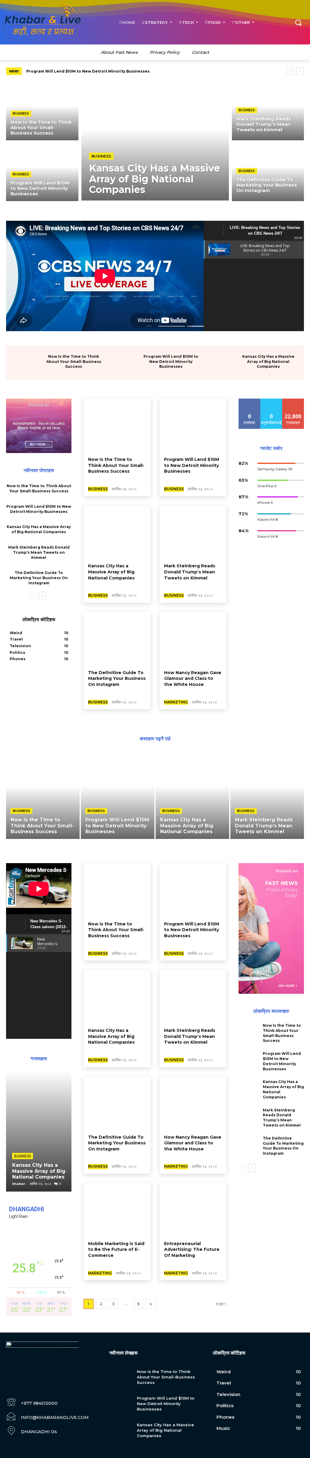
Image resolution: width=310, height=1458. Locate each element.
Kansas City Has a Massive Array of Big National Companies (86, 71)
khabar (18, 1183)
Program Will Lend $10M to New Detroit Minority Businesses (170, 361)
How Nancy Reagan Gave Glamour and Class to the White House (192, 678)
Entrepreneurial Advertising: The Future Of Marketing (191, 1249)
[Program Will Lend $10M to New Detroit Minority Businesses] (42, 172)
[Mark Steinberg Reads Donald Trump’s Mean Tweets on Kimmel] (268, 111)
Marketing (176, 702)
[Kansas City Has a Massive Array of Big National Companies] (155, 142)
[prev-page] (33, 596)
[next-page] (42, 596)
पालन (271, 401)
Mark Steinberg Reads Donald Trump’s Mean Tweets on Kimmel (39, 552)
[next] (300, 71)
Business (21, 114)
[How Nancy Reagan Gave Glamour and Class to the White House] (193, 638)
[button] (298, 22)
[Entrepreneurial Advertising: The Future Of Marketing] (193, 1209)
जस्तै (249, 401)
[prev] (290, 71)
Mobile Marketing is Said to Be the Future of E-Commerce (116, 1249)
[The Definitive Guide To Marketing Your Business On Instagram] (268, 172)
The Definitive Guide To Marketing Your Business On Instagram (39, 577)
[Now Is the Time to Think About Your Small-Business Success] (42, 111)
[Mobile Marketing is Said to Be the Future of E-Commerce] (117, 1209)
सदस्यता (293, 401)
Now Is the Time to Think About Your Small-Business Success (73, 361)
